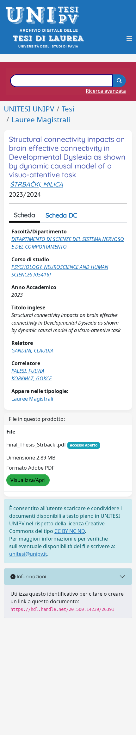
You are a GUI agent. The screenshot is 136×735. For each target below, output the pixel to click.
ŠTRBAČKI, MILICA (36, 184)
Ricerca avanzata (106, 90)
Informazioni (30, 576)
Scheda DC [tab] (61, 215)
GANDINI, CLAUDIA (32, 350)
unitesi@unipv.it (28, 553)
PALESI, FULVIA (27, 370)
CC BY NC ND (69, 531)
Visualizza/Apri (28, 480)
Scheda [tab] (24, 215)
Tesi (68, 109)
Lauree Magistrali (40, 119)
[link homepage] (44, 15)
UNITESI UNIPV (29, 109)
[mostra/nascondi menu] (129, 38)
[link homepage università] (48, 38)
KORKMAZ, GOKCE (31, 378)
